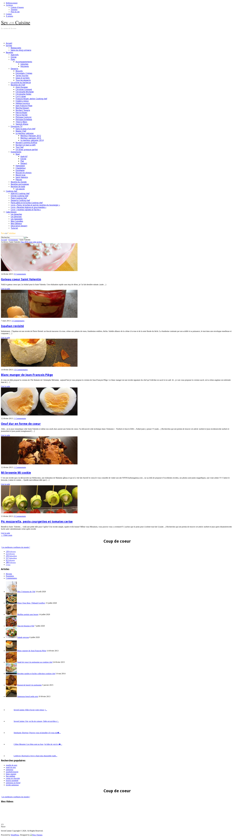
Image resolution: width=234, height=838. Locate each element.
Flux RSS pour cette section (31, 242)
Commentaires (11, 578)
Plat (22, 161)
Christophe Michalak (25, 92)
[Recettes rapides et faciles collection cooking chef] (11, 674)
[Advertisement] (45, 34)
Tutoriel (14, 228)
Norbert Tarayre (23, 110)
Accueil (9, 43)
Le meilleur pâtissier (25, 133)
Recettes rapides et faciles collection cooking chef (36, 674)
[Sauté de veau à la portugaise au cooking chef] (11, 662)
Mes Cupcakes (17, 221)
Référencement (11, 3)
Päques (19, 179)
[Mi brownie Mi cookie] (39, 464)
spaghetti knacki (12, 772)
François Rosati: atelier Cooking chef (31, 99)
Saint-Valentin (22, 177)
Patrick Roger (21, 112)
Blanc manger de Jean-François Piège (27, 375)
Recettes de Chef (18, 85)
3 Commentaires (18, 321)
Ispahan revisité (12, 326)
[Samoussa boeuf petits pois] (11, 696)
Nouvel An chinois (23, 173)
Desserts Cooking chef (20, 200)
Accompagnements (24, 62)
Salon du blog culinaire (21, 50)
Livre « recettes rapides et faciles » (26, 210)
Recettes (9, 52)
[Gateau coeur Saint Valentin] (39, 270)
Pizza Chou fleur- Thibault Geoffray (31, 603)
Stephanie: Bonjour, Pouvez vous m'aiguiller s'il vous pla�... (37, 733)
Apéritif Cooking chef (20, 193)
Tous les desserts (23, 80)
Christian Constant (24, 89)
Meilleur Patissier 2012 (30, 136)
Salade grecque (23, 637)
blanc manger (11, 774)
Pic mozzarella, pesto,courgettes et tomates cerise (37, 521)
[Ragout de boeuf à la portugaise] (11, 685)
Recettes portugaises (20, 184)
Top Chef (20, 147)
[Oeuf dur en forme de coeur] (39, 415)
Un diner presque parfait (27, 149)
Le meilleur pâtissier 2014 (32, 140)
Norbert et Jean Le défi (26, 145)
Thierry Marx (21, 122)
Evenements (16, 152)
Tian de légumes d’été (25, 626)
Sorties (9, 45)
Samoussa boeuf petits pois (27, 696)
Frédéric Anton (22, 101)
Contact (9, 14)
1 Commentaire (20, 418)
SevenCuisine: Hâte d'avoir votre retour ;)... (30, 710)
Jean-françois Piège (24, 106)
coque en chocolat (13, 778)
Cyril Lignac (21, 96)
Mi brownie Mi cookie (16, 472)
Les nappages (16, 219)
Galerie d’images (17, 7)
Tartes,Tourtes (22, 75)
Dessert (23, 163)
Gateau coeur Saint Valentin (21, 279)
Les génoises (16, 216)
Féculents (24, 66)
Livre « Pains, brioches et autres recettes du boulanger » (35, 205)
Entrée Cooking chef (19, 196)
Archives (9, 5)
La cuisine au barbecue (21, 82)
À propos (9, 16)
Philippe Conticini (23, 117)
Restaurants (16, 48)
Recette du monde (19, 182)
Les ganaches (16, 214)
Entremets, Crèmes (24, 73)
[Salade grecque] (11, 637)
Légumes (24, 64)
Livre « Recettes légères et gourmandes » (28, 207)
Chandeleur (21, 168)
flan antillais (10, 776)
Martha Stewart (22, 108)
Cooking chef (11, 191)
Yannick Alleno (22, 124)
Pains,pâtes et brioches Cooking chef (27, 203)
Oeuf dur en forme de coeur (21, 423)
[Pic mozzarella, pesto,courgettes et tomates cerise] (39, 513)
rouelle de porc (11, 765)
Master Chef (21, 131)
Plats (13, 59)
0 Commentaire (20, 274)
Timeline (14, 10)
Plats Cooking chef (19, 198)
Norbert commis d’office (26, 142)
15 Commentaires (21, 370)
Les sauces (20, 189)
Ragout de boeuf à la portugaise (29, 685)
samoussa (9, 770)
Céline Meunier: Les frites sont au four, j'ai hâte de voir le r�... (38, 744)
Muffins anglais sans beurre (27, 614)
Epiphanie (20, 170)
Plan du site (15, 12)
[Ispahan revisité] (39, 317)
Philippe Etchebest (24, 119)
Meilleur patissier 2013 (30, 138)
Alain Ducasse (22, 87)
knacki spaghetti (12, 780)
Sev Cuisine (15, 22)
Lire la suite (5, 289)
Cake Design (11, 212)
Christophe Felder (23, 94)
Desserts (14, 69)
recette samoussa (12, 785)
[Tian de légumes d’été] (11, 626)
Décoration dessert (19, 226)
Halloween (20, 166)
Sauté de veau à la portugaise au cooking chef (34, 662)
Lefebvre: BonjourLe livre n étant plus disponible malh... (35, 756)
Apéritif (23, 156)
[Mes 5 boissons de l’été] (11, 592)
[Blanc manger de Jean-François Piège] (39, 366)
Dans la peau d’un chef (25, 129)
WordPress (15, 835)
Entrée (13, 57)
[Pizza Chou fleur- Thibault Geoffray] (11, 603)
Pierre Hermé (21, 115)
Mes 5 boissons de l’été (26, 592)
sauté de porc (11, 767)
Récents (9, 574)
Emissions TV (16, 126)
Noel (18, 154)
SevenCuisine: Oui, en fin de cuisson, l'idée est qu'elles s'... (36, 721)
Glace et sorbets (22, 78)
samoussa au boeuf (13, 783)
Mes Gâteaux (16, 223)
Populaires (10, 576)
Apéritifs (15, 55)
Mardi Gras (20, 175)
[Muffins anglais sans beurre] (11, 614)
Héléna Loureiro (23, 103)
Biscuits (19, 71)
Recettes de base (18, 186)
